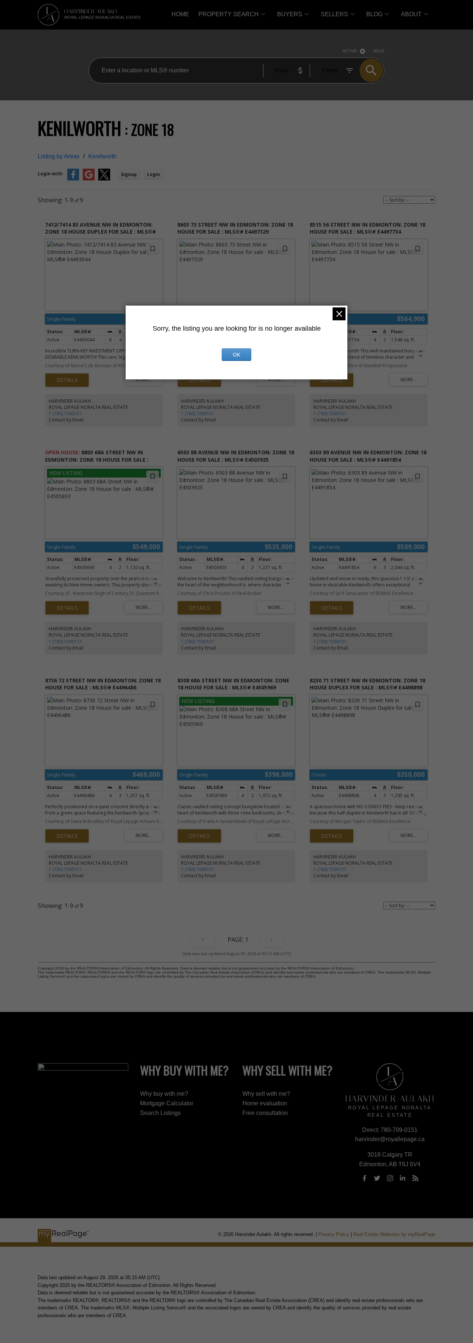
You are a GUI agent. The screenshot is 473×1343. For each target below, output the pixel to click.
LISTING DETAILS (67, 380)
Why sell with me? (266, 1094)
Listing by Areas (58, 156)
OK (236, 355)
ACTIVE (350, 51)
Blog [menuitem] (374, 14)
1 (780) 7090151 (65, 413)
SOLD (378, 51)
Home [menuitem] (180, 14)
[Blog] (415, 1178)
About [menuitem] (411, 14)
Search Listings (160, 1113)
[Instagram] (390, 1178)
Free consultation (265, 1113)
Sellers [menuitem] (334, 14)
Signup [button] (129, 174)
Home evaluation (264, 1103)
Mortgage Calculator (166, 1103)
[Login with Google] (89, 179)
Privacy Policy (333, 1234)
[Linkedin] (403, 1178)
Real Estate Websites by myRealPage (394, 1234)
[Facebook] (364, 1178)
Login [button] (153, 174)
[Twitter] (377, 1178)
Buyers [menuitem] (289, 14)
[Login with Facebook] (73, 179)
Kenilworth (102, 156)
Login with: (51, 174)
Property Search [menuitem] (228, 14)
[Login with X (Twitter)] (104, 179)
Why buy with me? (164, 1094)
